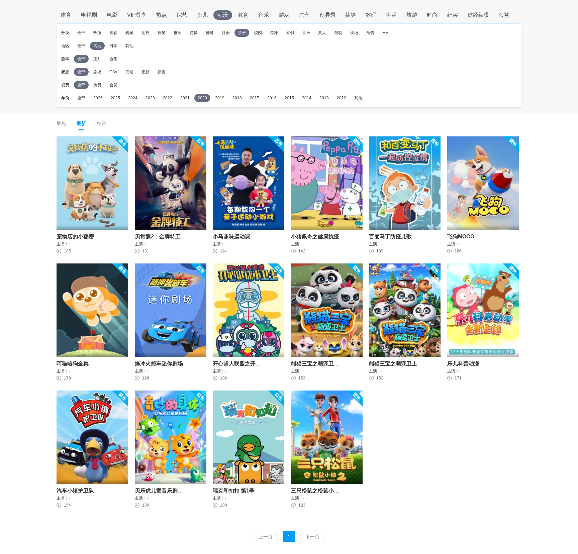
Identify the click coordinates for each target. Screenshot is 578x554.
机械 (129, 32)
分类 (65, 32)
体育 (66, 15)
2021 (185, 98)
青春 (113, 32)
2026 (98, 98)
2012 (341, 98)
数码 (371, 15)
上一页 (266, 536)
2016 (272, 98)
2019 (219, 98)
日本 (113, 45)
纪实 (452, 15)
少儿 (202, 15)
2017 (254, 98)
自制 (338, 32)
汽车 (304, 15)
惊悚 (274, 32)
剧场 (97, 72)
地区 (65, 45)
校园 (258, 32)
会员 (113, 85)
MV (385, 32)
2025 (115, 98)
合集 (113, 59)
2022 (167, 98)
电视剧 (89, 15)
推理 (178, 32)
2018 (237, 98)
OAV (113, 72)
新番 (162, 72)
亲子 (242, 32)
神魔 (210, 32)
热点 (161, 15)
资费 (65, 85)
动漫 (222, 15)
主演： (63, 244)
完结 (129, 72)
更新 (145, 72)
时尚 (432, 15)
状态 (65, 72)
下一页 (312, 536)
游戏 (284, 15)
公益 (504, 15)
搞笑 (350, 15)
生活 (391, 15)
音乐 (263, 15)
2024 (132, 98)
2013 (324, 98)
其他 (129, 45)
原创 (290, 32)
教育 (243, 15)
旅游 (411, 15)
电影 (112, 15)
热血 (97, 32)
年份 (65, 98)
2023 (150, 98)
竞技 (145, 32)
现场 (354, 32)
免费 (97, 85)
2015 (289, 98)
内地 (97, 45)
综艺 (182, 15)
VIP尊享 (137, 15)
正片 (97, 59)
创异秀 (327, 15)
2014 (306, 98)
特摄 (194, 32)
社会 (226, 32)
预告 (370, 32)
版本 (65, 59)
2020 (202, 98)
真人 (322, 32)
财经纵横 (478, 15)
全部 (81, 32)
